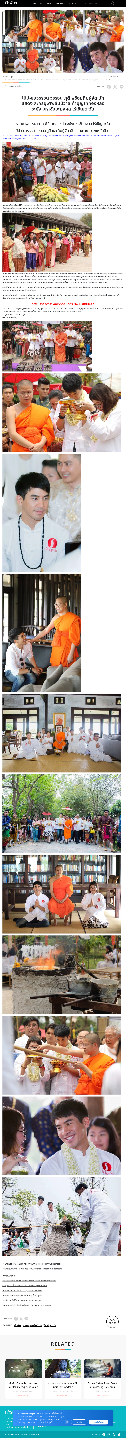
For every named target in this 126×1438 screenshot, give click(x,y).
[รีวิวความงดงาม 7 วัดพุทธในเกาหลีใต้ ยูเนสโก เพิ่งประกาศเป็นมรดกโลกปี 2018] (63, 1379)
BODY (35, 3)
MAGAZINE (93, 3)
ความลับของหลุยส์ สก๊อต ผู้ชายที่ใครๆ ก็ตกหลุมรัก (22, 1295)
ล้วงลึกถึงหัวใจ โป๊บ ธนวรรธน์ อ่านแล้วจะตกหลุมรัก (22, 1300)
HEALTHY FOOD (72, 3)
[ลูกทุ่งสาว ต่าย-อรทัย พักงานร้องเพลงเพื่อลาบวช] (23, 1379)
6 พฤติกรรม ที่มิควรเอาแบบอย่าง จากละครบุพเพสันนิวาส (24, 1285)
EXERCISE (60, 3)
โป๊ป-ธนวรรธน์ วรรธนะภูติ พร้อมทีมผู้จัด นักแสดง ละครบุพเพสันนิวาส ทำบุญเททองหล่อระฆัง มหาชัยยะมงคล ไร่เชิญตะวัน (52, 79)
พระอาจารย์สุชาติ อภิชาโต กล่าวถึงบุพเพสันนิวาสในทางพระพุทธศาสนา (29, 1280)
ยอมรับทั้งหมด (99, 1422)
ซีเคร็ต (17, 1325)
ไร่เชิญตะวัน (50, 1325)
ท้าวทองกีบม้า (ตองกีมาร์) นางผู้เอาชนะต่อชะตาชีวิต (22, 1290)
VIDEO (83, 3)
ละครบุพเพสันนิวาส (32, 1325)
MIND (42, 3)
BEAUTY (50, 3)
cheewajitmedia (14, 86)
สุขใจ (13, 76)
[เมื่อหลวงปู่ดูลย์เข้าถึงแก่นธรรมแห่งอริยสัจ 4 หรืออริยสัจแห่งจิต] (102, 1379)
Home (5, 76)
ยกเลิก (79, 1422)
